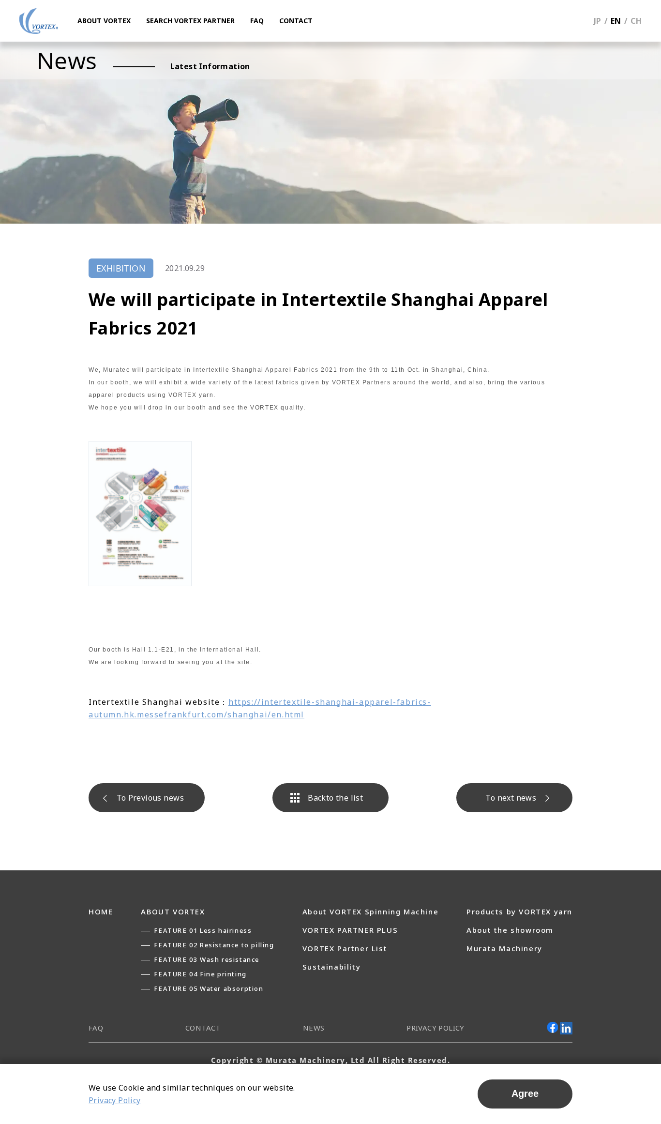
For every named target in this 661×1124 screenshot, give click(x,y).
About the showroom (510, 930)
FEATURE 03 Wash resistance (206, 959)
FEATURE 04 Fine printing (200, 974)
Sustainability (331, 967)
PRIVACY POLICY (435, 1028)
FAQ (257, 20)
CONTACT (296, 20)
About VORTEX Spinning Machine (370, 911)
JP (597, 20)
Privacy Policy (115, 1100)
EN (616, 20)
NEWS (314, 1028)
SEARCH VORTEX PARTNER (190, 20)
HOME (101, 911)
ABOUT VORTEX (104, 20)
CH (636, 20)
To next (510, 797)
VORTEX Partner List (344, 948)
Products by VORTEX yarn (519, 911)
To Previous (150, 797)
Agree (525, 1093)
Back (335, 797)
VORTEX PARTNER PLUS (350, 930)
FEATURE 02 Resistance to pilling (214, 945)
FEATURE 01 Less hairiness (203, 930)
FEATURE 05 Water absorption (208, 988)
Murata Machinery (504, 948)
